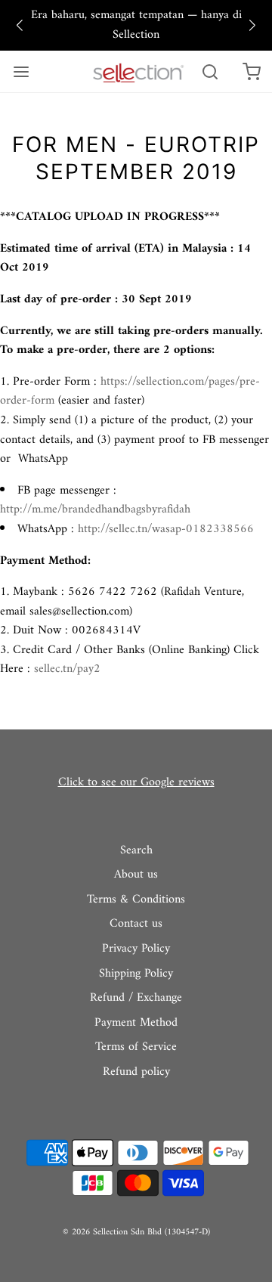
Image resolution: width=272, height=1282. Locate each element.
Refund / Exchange (136, 998)
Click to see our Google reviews (136, 782)
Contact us (136, 924)
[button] (19, 25)
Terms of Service (136, 1047)
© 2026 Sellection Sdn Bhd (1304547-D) (136, 1232)
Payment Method (136, 1023)
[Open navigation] (21, 71)
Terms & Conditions (136, 900)
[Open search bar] (209, 71)
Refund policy (136, 1072)
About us (136, 875)
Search (136, 851)
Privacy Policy (136, 949)
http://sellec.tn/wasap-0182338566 (166, 529)
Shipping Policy (136, 974)
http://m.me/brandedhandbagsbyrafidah (95, 509)
